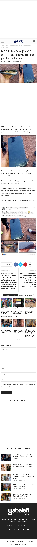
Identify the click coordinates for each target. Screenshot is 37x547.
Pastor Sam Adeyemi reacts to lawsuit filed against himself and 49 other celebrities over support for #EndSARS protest (28, 279)
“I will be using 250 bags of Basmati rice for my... (22, 495)
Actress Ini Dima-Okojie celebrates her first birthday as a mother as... (24, 476)
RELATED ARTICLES (10, 295)
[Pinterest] (25, 264)
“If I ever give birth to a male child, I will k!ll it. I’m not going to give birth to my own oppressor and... (18, 331)
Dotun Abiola (7, 61)
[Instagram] (14, 530)
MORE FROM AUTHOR (25, 295)
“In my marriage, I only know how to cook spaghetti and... (23, 466)
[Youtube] (28, 530)
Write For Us (21, 541)
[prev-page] (17, 340)
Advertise (12, 541)
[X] (20, 264)
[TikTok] (18, 530)
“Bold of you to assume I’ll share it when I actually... (24, 485)
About (6, 541)
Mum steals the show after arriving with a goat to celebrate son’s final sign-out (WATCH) (30, 310)
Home (2, 45)
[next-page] (20, 340)
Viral (7, 45)
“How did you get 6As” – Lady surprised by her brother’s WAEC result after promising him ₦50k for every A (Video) (18, 312)
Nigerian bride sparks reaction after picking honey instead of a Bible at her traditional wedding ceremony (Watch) (6, 312)
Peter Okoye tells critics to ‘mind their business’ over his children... (23, 457)
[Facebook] (16, 264)
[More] (30, 264)
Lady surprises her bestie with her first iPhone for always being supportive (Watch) (6, 330)
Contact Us (30, 541)
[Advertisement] (18, 19)
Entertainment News (19, 461)
